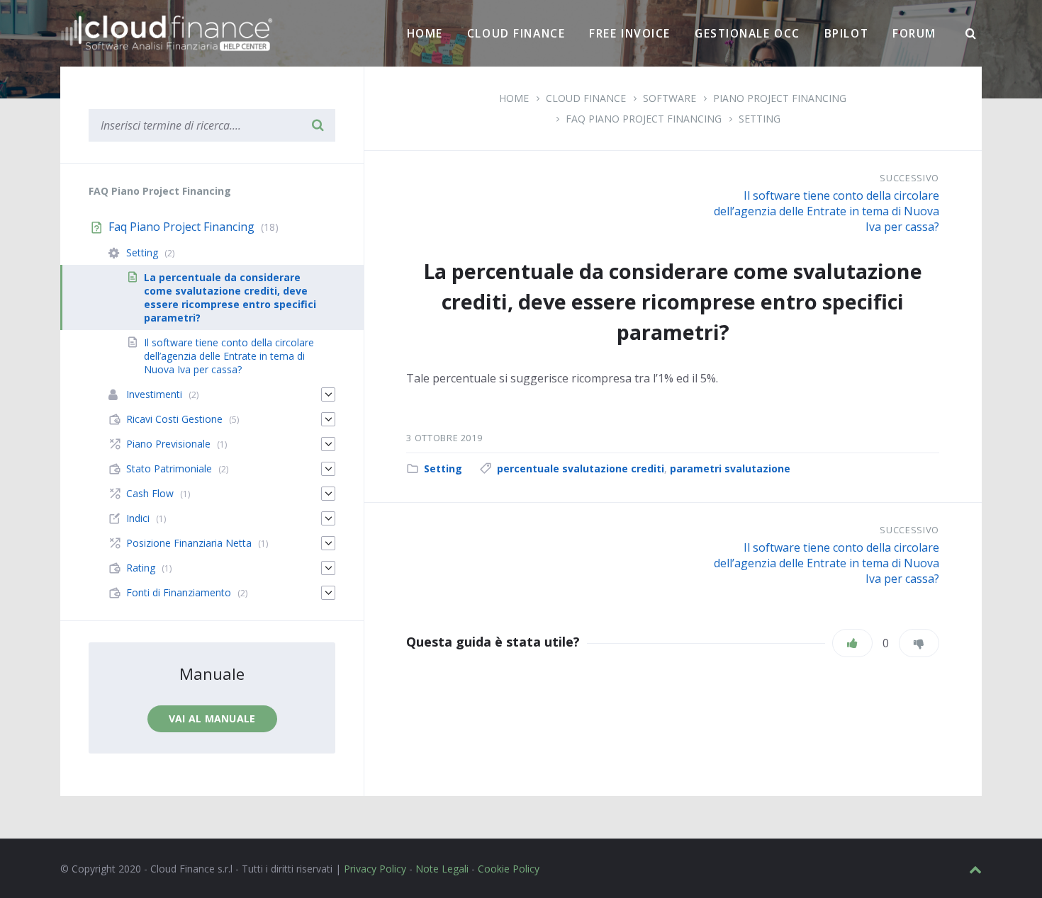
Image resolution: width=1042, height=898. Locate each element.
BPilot (846, 33)
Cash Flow (150, 493)
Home (425, 33)
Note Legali (442, 868)
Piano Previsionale (168, 443)
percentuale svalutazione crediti (580, 468)
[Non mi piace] (919, 643)
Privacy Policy (375, 868)
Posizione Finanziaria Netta (189, 543)
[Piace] (852, 643)
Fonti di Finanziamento (178, 592)
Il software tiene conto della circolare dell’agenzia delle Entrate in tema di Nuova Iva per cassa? (826, 211)
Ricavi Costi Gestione (174, 419)
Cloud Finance (516, 33)
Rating (140, 567)
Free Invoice (630, 33)
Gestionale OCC (747, 33)
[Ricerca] (971, 34)
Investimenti (154, 394)
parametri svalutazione (730, 468)
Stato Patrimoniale (169, 468)
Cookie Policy (508, 868)
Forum (914, 33)
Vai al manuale (212, 718)
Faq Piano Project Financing (644, 118)
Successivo (909, 177)
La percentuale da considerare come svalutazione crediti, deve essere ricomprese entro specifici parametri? (230, 297)
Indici (138, 518)
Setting (759, 118)
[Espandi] (328, 394)
